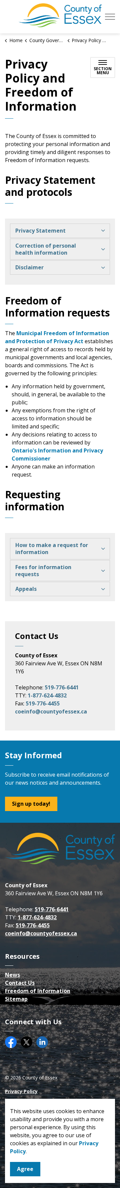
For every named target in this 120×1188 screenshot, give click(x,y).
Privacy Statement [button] (40, 230)
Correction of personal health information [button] (45, 249)
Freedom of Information (37, 991)
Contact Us (20, 982)
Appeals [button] (26, 588)
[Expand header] (110, 16)
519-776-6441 (62, 687)
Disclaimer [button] (29, 267)
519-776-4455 (43, 703)
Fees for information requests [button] (43, 570)
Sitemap (16, 999)
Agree (25, 1169)
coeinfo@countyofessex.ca (51, 711)
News (12, 974)
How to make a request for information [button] (51, 548)
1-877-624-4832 (47, 695)
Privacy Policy (21, 1091)
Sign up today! (31, 803)
